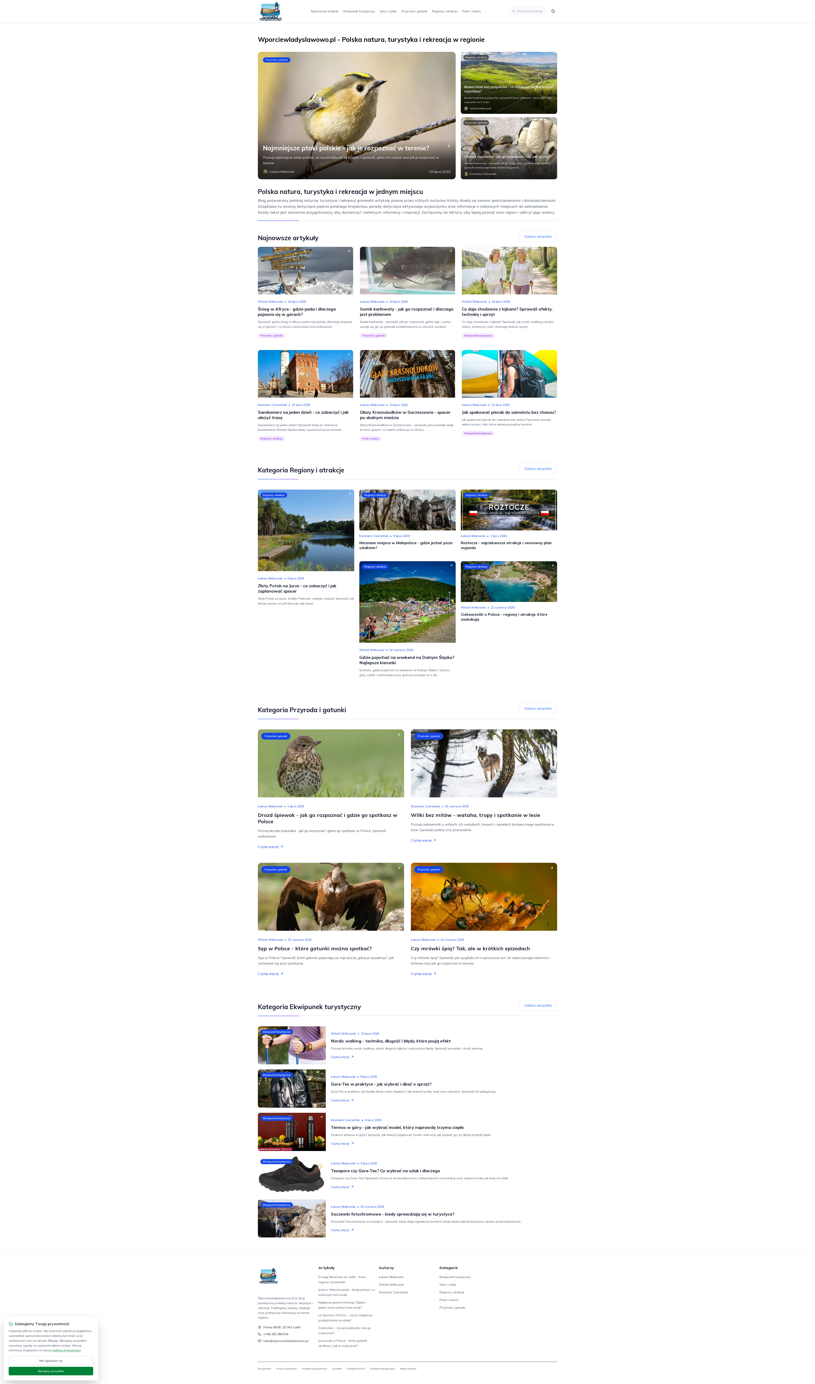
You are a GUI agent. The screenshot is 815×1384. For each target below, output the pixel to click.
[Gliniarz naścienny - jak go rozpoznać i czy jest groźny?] (509, 148)
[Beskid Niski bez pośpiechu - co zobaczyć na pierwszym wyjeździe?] (509, 83)
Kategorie (449, 1267)
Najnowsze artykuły (324, 11)
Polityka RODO (356, 1368)
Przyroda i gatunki (414, 11)
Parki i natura (471, 11)
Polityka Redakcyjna (382, 1368)
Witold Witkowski (270, 302)
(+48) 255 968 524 (275, 1334)
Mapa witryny (408, 1368)
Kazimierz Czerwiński (272, 405)
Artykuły (326, 1267)
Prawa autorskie (286, 1368)
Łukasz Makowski (372, 302)
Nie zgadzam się (51, 1361)
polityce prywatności (66, 1350)
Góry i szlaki (388, 11)
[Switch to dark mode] (553, 11)
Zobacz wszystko (538, 236)
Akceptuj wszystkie (51, 1371)
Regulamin (264, 1368)
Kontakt (337, 1368)
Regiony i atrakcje (444, 11)
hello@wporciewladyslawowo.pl (285, 1341)
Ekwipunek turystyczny (359, 11)
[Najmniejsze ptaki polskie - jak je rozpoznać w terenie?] (357, 115)
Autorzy (386, 1267)
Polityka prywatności (314, 1368)
